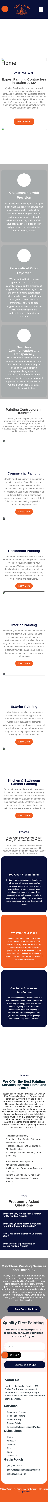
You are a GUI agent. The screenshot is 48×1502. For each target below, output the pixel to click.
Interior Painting (24, 625)
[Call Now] (4, 1355)
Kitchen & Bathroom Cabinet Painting (24, 782)
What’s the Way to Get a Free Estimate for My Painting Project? (22, 1215)
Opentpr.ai (25, 1492)
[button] (41, 9)
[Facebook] (19, 1497)
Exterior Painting (24, 706)
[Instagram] (24, 1497)
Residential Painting (24, 551)
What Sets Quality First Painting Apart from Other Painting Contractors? (22, 1225)
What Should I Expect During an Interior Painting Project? (19, 1245)
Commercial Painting (24, 473)
